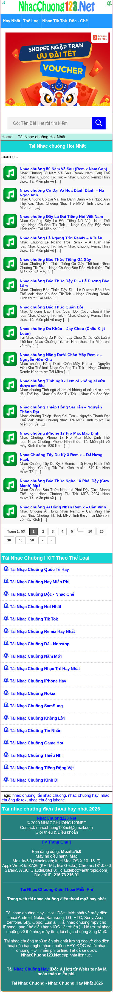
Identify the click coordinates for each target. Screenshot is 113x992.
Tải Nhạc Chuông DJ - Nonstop (39, 643)
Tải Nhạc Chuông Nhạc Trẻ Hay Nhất (45, 668)
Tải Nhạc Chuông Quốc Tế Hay (39, 569)
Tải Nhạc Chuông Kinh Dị (34, 780)
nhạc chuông (23, 795)
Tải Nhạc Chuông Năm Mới (36, 656)
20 (102, 531)
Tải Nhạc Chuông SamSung (36, 705)
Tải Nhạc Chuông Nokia (32, 693)
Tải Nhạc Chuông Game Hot (36, 743)
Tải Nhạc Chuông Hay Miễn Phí (39, 581)
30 (9, 540)
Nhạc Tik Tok (54, 20)
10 (90, 531)
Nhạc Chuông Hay (31, 969)
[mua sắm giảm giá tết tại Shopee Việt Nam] (56, 104)
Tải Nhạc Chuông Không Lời (37, 718)
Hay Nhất (11, 20)
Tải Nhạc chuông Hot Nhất (57, 146)
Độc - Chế (78, 20)
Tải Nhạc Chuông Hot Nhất (35, 606)
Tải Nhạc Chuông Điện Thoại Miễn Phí (56, 889)
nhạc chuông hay (83, 795)
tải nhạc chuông (52, 795)
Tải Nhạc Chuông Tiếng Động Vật (42, 767)
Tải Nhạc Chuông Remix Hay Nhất (42, 631)
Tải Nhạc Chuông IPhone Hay (38, 681)
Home (6, 136)
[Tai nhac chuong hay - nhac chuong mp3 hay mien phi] (57, 11)
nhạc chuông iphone (47, 800)
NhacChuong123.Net (56, 818)
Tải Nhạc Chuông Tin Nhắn (35, 730)
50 (32, 540)
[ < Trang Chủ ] (56, 842)
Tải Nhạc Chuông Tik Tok (34, 619)
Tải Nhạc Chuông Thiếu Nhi (36, 755)
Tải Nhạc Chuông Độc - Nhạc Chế (42, 594)
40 (20, 540)
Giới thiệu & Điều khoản (56, 832)
